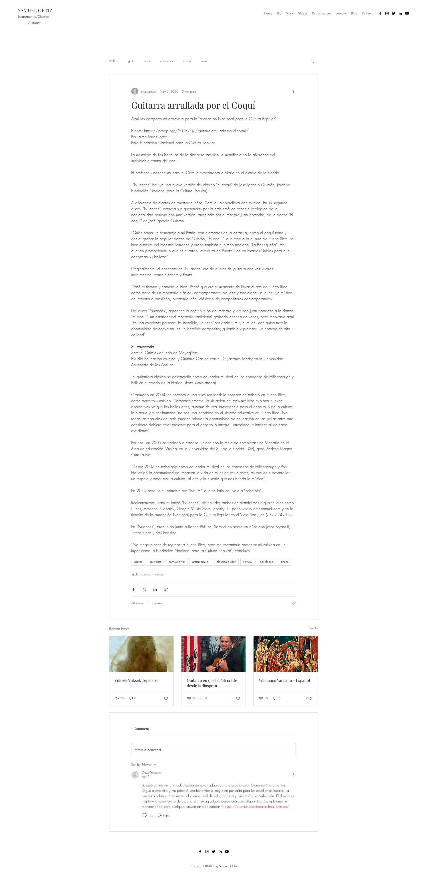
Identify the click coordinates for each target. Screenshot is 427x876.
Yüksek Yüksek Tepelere (136, 680)
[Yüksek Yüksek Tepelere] (141, 654)
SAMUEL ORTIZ (35, 10)
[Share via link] (166, 589)
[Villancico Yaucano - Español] (286, 654)
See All (313, 628)
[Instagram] (387, 13)
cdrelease (266, 562)
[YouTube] (407, 13)
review (187, 61)
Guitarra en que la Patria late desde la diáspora (212, 683)
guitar (131, 61)
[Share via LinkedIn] (155, 589)
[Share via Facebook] (133, 589)
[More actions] (293, 91)
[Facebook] (380, 13)
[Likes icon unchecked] (145, 815)
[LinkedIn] (400, 13)
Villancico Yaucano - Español (284, 680)
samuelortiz (177, 562)
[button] (312, 61)
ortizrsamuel (200, 562)
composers (167, 61)
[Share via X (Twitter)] (144, 589)
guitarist (155, 562)
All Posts (114, 61)
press (203, 61)
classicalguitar (226, 562)
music (147, 61)
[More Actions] (293, 774)
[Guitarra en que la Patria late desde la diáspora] (213, 654)
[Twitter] (393, 13)
